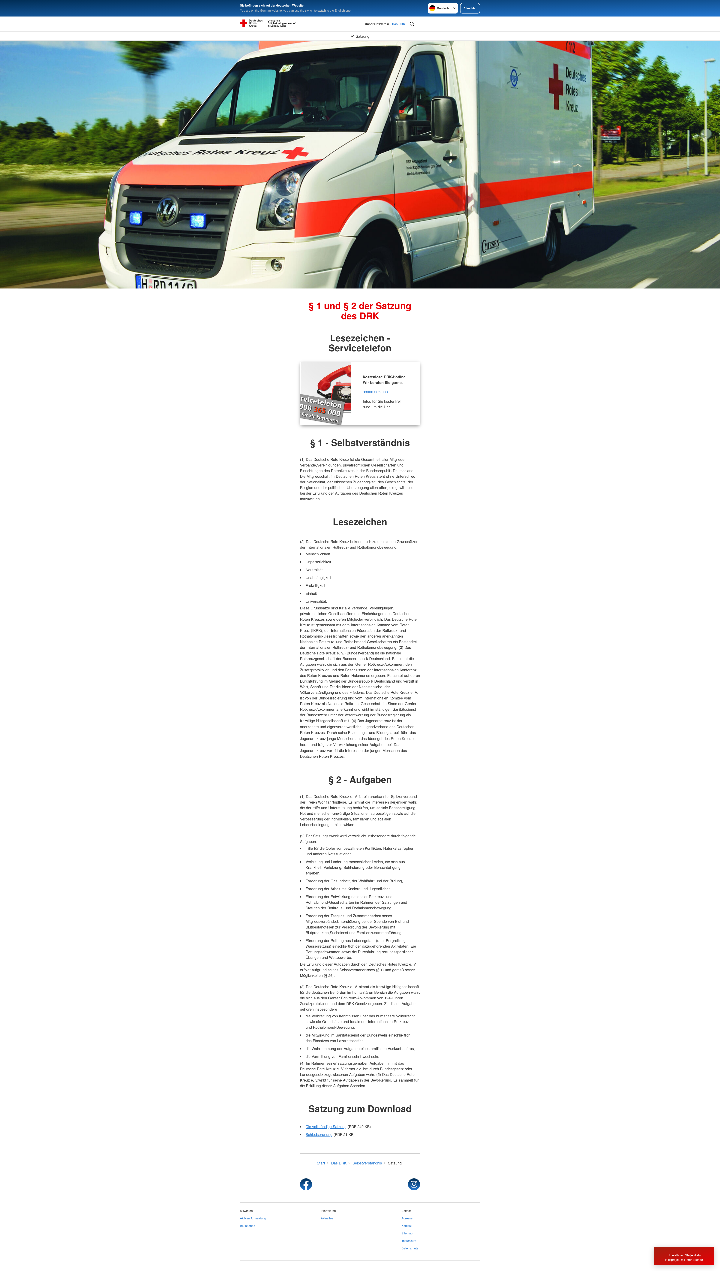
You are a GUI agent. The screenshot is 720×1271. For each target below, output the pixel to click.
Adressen (407, 1218)
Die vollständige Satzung (326, 1126)
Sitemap (406, 1233)
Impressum (408, 1241)
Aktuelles (327, 1218)
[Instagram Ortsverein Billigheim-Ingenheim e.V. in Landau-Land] (414, 1184)
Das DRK (398, 24)
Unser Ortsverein (377, 24)
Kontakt (406, 1226)
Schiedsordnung (319, 1134)
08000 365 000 (375, 391)
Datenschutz (409, 1248)
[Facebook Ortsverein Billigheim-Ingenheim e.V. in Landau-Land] (306, 1184)
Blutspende (247, 1226)
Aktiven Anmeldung (253, 1218)
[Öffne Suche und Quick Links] (412, 24)
